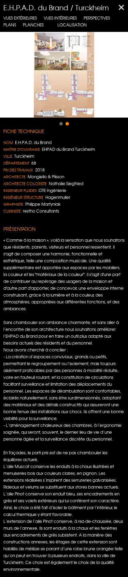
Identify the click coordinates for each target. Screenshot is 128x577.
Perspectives (97, 18)
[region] (64, 75)
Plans (9, 24)
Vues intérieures (60, 18)
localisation (72, 24)
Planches (33, 24)
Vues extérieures (20, 18)
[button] (61, 123)
